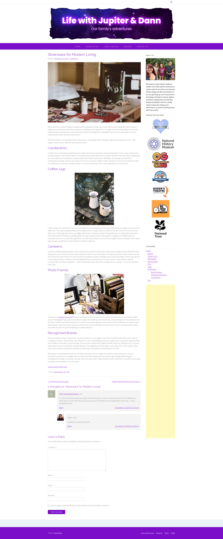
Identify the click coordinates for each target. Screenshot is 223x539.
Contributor (74, 59)
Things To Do (92, 46)
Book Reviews (156, 272)
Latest (148, 251)
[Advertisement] (160, 361)
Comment (52, 447)
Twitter (173, 533)
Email (50, 485)
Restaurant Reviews (159, 275)
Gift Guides (152, 259)
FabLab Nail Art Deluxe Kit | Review (126, 381)
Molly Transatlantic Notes (69, 394)
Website (51, 495)
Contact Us (142, 46)
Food (150, 267)
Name (50, 475)
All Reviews (152, 269)
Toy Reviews (156, 277)
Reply (61, 408)
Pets (149, 264)
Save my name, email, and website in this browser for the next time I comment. (79, 505)
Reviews (127, 46)
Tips (68, 372)
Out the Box (58, 533)
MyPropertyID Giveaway (58, 381)
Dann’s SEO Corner (147, 533)
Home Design (58, 372)
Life (65, 372)
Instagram (159, 533)
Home (77, 46)
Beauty (150, 254)
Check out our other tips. (57, 367)
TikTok (167, 533)
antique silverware (65, 317)
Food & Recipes (111, 46)
